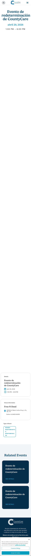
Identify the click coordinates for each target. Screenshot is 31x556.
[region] (15, 546)
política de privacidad (20, 545)
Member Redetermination (10, 429)
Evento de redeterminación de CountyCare (15, 468)
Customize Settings (15, 548)
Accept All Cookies (15, 553)
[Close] (29, 539)
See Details (9, 479)
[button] (27, 2)
